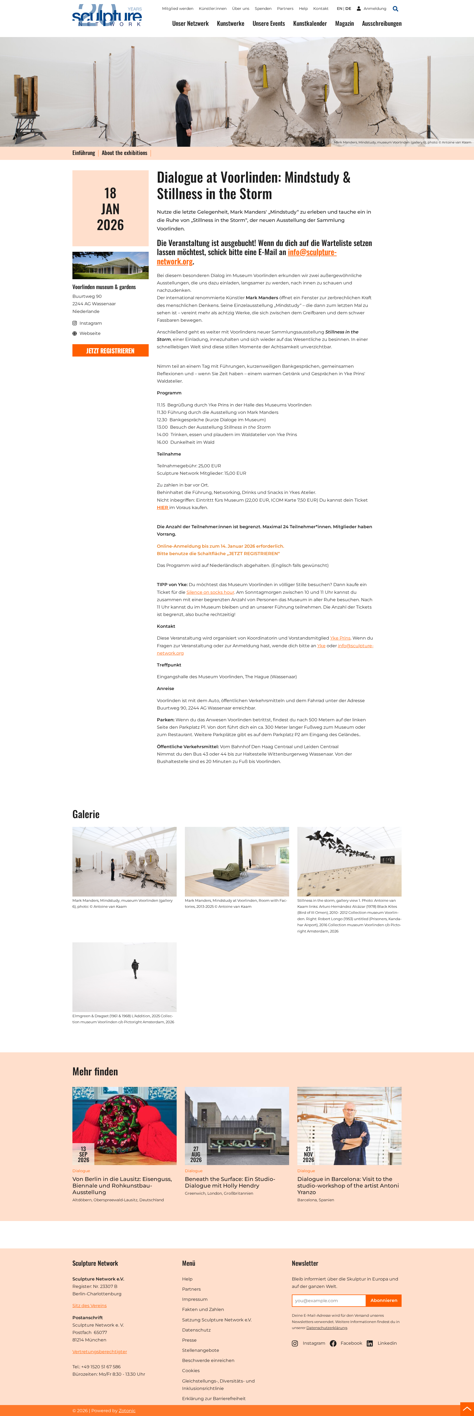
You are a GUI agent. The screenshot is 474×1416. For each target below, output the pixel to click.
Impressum (195, 1299)
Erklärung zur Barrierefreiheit (214, 1398)
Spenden (263, 8)
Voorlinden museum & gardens (104, 286)
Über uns (240, 8)
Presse (189, 1340)
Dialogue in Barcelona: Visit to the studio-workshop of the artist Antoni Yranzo (348, 1185)
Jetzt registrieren (110, 350)
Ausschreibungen (382, 23)
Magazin (344, 23)
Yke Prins (340, 638)
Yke (321, 645)
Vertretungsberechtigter (99, 1351)
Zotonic (127, 1410)
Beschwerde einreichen (208, 1360)
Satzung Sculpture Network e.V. (217, 1319)
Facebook (351, 1343)
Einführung (83, 153)
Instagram (314, 1343)
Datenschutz (196, 1330)
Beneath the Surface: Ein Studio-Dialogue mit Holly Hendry (230, 1182)
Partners (285, 8)
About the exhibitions (124, 153)
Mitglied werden (177, 8)
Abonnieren (384, 1300)
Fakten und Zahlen (203, 1309)
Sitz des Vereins (89, 1305)
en (339, 8)
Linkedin (387, 1343)
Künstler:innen (213, 8)
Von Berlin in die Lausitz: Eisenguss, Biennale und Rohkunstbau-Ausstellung (122, 1185)
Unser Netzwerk (190, 23)
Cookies (191, 1370)
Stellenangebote (200, 1350)
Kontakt (321, 8)
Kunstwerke (230, 23)
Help (303, 8)
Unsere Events (269, 23)
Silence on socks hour (210, 592)
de (348, 8)
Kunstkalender (310, 23)
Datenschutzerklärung (326, 1327)
